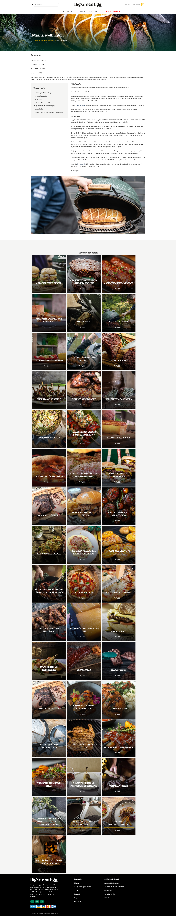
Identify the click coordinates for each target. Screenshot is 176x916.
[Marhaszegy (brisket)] (49, 506)
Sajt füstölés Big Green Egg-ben (84, 629)
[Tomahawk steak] (118, 777)
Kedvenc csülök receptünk (48, 476)
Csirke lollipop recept (49, 399)
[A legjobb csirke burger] (49, 274)
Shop (73, 12)
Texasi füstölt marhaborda (119, 747)
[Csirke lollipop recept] (49, 390)
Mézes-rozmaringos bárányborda (118, 513)
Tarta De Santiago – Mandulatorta (48, 745)
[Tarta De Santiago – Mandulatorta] (49, 738)
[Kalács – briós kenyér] (118, 429)
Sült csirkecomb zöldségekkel (49, 668)
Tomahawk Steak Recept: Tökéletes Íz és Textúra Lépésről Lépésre (49, 822)
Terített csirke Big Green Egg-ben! (83, 745)
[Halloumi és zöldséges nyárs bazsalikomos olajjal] (84, 429)
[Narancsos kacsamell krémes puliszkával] (84, 545)
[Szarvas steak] (118, 661)
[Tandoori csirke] (118, 700)
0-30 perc (35, 40)
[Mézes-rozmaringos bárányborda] (118, 506)
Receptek (83, 12)
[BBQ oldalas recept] (118, 313)
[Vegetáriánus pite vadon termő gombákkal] (49, 854)
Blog (91, 12)
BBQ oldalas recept (119, 322)
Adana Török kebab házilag (118, 283)
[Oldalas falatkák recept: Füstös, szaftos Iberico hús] (49, 584)
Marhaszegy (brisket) (48, 515)
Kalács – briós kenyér (118, 438)
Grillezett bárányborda (119, 399)
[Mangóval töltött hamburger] (118, 468)
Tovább (47, 289)
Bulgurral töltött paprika (48, 360)
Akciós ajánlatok (113, 12)
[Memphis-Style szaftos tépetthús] (84, 506)
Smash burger (118, 631)
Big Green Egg (61, 12)
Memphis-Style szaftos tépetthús (83, 513)
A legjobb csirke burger (49, 283)
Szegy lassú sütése (49, 708)
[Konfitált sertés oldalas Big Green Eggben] (84, 468)
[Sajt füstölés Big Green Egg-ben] (84, 622)
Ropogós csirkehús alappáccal (49, 629)
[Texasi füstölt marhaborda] (118, 738)
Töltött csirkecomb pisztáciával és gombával (83, 784)
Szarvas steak (118, 670)
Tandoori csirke (118, 708)
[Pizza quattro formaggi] (118, 584)
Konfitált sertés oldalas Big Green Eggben (83, 475)
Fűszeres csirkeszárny (84, 399)
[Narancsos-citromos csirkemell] (118, 545)
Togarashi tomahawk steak (48, 784)
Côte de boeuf (118, 360)
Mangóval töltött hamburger (119, 475)
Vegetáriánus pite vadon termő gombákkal (49, 861)
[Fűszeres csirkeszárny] (84, 390)
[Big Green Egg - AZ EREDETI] (88, 5)
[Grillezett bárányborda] (118, 390)
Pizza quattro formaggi (118, 592)
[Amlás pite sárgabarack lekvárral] (49, 313)
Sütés (45, 40)
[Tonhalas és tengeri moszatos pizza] (84, 816)
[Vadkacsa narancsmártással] (118, 816)
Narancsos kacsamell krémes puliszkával (84, 552)
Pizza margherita (84, 592)
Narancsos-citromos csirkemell (119, 552)
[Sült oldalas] (84, 661)
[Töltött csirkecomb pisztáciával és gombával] (84, 777)
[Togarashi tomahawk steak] (49, 777)
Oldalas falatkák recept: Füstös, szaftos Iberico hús (48, 591)
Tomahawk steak (118, 786)
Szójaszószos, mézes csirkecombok (83, 707)
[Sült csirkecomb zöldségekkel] (49, 661)
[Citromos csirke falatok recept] (84, 352)
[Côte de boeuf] (118, 352)
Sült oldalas (84, 670)
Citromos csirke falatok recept (84, 359)
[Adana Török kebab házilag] (118, 274)
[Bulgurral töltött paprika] (49, 352)
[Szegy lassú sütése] (49, 700)
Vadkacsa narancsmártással (118, 823)
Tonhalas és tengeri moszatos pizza (84, 823)
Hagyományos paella (49, 438)
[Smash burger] (118, 622)
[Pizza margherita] (84, 584)
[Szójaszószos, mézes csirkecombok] (84, 700)
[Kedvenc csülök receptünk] (49, 468)
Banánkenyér (83, 322)
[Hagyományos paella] (49, 429)
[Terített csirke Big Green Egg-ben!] (84, 738)
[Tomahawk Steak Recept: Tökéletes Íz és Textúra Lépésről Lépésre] (49, 816)
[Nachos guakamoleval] (49, 545)
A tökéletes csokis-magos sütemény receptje (83, 281)
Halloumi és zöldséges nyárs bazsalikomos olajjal (84, 435)
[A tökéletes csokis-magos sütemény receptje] (84, 274)
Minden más (52, 40)
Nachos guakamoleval (49, 554)
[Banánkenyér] (84, 313)
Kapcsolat (99, 12)
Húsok (41, 40)
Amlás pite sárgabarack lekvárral (49, 320)
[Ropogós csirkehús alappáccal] (49, 622)
